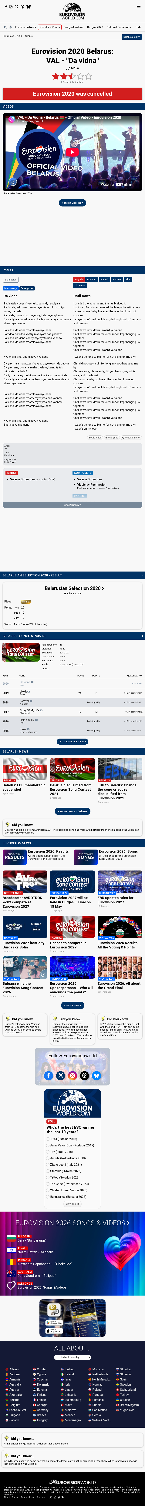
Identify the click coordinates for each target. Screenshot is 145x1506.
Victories (46, 648)
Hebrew (117, 279)
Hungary (42, 1420)
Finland (41, 1395)
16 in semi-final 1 (133, 702)
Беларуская (27, 288)
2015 (6, 730)
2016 (6, 721)
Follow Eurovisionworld (72, 1055)
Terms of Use (28, 1497)
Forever (25, 702)
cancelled (137, 683)
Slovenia (125, 1374)
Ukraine (124, 1400)
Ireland (69, 1374)
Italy (67, 1384)
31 (96, 693)
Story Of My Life (30, 712)
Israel (68, 1379)
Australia (15, 1384)
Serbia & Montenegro (102, 1420)
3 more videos (72, 203)
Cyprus (41, 1374)
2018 (6, 702)
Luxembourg (72, 1400)
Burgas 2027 (95, 27)
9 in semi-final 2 (133, 712)
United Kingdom (129, 1405)
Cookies (40, 1497)
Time (28, 730)
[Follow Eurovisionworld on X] (17, 7)
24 (79, 693)
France (41, 1400)
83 (96, 711)
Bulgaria (14, 1415)
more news (73, 1005)
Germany (42, 1410)
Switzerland (127, 1389)
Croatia (41, 1369)
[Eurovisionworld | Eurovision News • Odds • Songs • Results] (72, 11)
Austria (14, 1389)
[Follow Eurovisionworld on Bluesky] (28, 7)
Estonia (41, 1389)
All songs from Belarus (72, 741)
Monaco (69, 1415)
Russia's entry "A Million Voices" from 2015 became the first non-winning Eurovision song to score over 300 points (23, 1025)
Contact (15, 1497)
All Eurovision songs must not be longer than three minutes (36, 1441)
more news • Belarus (73, 811)
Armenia (14, 1379)
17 (79, 711)
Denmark (42, 1384)
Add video (95, 437)
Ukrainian (80, 285)
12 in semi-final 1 (133, 731)
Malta (68, 1405)
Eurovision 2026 (70, 1223)
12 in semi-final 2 (133, 721)
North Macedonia (102, 1379)
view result (72, 1204)
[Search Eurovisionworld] (5, 27)
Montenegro (72, 1420)
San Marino (99, 1410)
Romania (98, 1400)
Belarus (14, 1400)
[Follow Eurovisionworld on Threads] (22, 7)
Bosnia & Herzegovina (19, 1410)
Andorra (14, 1374)
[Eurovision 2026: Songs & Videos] (122, 1251)
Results (50, 27)
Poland (97, 1389)
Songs (73, 27)
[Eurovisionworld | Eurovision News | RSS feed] (63, 1497)
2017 (6, 711)
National (119, 27)
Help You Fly (27, 721)
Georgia (41, 1405)
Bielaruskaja (10, 288)
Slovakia (125, 1369)
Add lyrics (112, 437)
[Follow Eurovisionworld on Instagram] (11, 7)
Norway (97, 1384)
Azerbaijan (16, 1395)
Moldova (70, 1410)
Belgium (14, 1405)
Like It (23, 693)
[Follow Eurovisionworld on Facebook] (6, 7)
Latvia (68, 1389)
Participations (49, 644)
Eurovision (8, 36)
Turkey (124, 1395)
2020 (6, 683)
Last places (48, 656)
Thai (128, 279)
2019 (6, 693)
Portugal (97, 1395)
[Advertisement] (72, 237)
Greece (41, 1415)
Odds (138, 27)
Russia (96, 1405)
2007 (66, 652)
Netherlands (100, 1374)
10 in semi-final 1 (133, 693)
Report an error (132, 437)
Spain (123, 1379)
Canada (14, 1420)
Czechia (42, 1379)
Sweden (125, 1384)
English (79, 279)
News (25, 27)
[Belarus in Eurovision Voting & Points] (21, 652)
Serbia (96, 1415)
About (7, 1497)
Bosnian (91, 279)
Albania (14, 1369)
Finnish (104, 279)
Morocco (98, 1369)
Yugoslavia (126, 1410)
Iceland (69, 1369)
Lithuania (70, 1395)
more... (45, 668)
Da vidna (25, 683)
